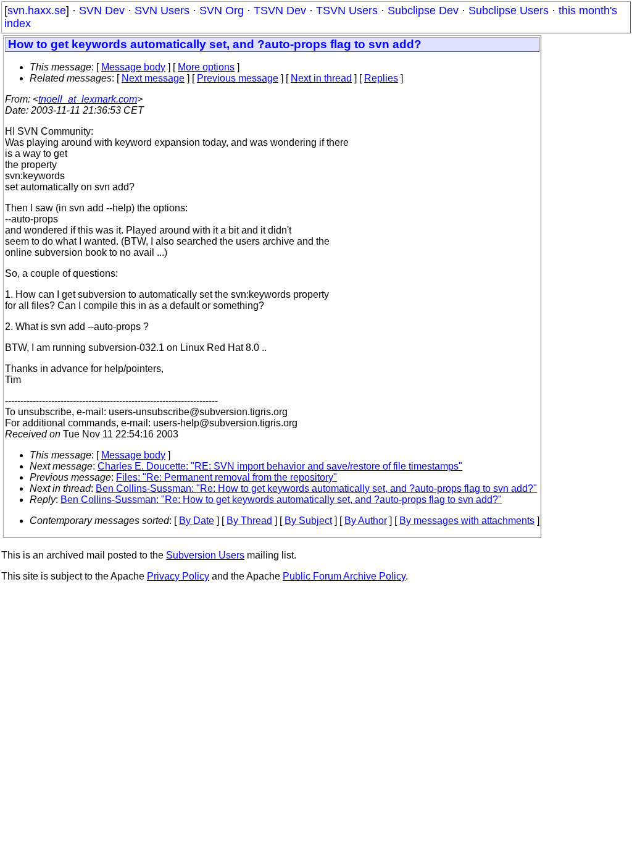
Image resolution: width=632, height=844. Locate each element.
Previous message (237, 78)
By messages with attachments (466, 520)
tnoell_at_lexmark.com (87, 99)
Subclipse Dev (423, 10)
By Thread (249, 520)
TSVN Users (347, 10)
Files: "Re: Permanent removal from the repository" (226, 477)
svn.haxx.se (36, 10)
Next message (153, 78)
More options (206, 67)
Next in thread (321, 78)
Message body (133, 67)
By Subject (308, 520)
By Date (196, 520)
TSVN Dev (280, 10)
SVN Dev (102, 10)
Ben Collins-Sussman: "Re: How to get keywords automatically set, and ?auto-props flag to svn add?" (316, 488)
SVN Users (162, 10)
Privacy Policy (178, 576)
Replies (381, 78)
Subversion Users (205, 555)
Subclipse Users (508, 10)
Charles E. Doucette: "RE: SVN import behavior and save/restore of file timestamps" (280, 466)
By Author (365, 520)
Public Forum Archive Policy (344, 576)
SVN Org (221, 10)
